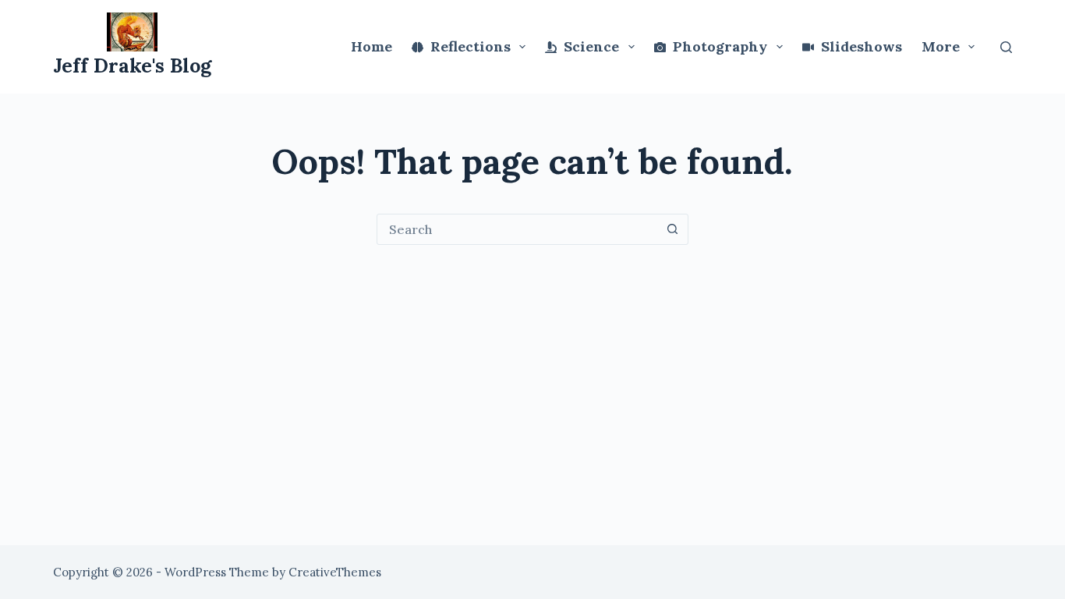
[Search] (1006, 47)
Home (371, 46)
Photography (720, 46)
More (941, 46)
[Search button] (673, 229)
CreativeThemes (334, 572)
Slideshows (861, 46)
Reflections (470, 46)
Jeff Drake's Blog (132, 65)
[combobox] (517, 229)
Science (591, 46)
